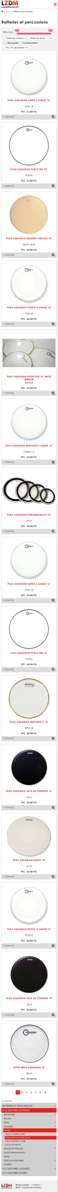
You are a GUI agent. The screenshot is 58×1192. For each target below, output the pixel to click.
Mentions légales (23, 1185)
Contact (36, 1185)
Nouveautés (13, 43)
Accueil (7, 11)
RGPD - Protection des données (28, 1187)
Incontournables (30, 43)
